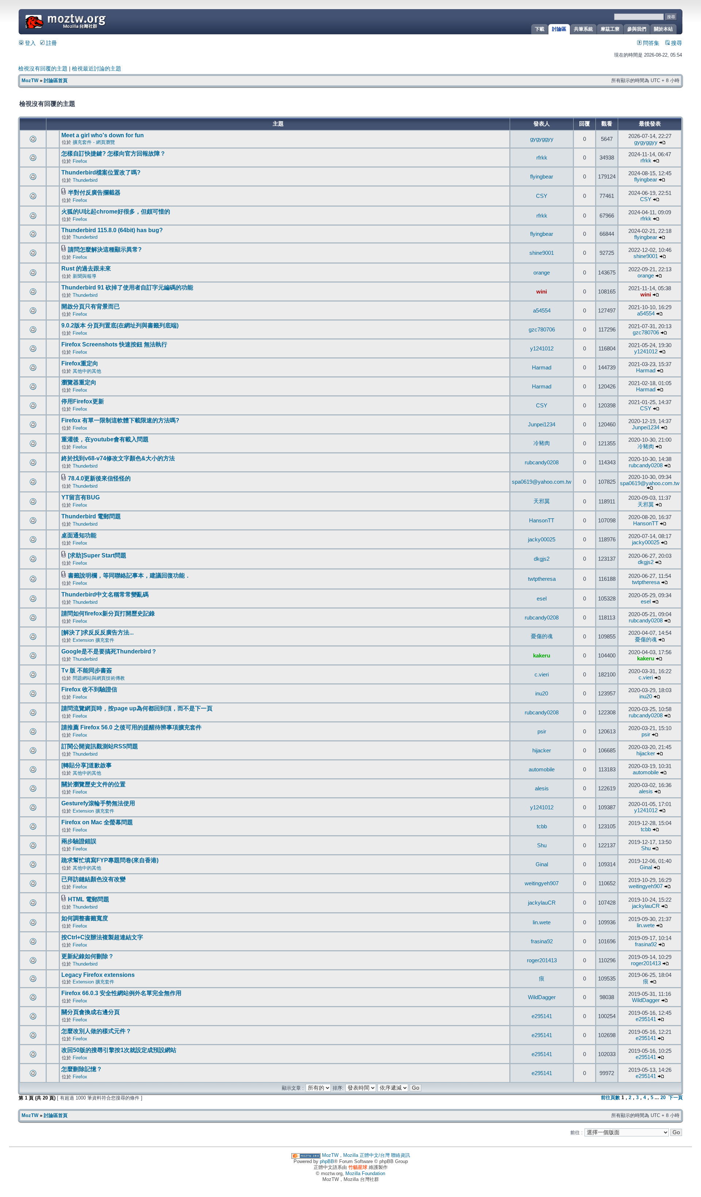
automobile (542, 769)
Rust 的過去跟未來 (86, 268)
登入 (29, 43)
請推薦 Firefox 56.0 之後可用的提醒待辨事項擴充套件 (131, 727)
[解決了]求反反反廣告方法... (97, 632)
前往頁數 (610, 1097)
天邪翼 (541, 501)
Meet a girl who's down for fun (102, 135)
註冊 (51, 43)
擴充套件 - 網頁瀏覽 (94, 142)
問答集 (650, 43)
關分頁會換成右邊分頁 (90, 1012)
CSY (541, 196)
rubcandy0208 (542, 462)
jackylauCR (542, 903)
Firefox (80, 161)
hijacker (541, 750)
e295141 (542, 1016)
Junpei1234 (541, 424)
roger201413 (542, 960)
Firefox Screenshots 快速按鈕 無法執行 (114, 344)
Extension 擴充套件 (93, 640)
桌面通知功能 (78, 535)
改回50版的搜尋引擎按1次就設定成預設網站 (118, 1050)
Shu (542, 845)
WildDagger (542, 997)
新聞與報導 (84, 276)
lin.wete (542, 922)
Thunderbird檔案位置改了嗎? (101, 172)
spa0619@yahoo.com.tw (541, 482)
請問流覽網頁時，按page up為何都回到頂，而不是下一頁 (136, 708)
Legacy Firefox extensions (98, 975)
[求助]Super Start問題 (97, 555)
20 (663, 1097)
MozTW (83, 21)
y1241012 (541, 349)
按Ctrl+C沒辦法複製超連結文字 (102, 937)
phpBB (327, 1161)
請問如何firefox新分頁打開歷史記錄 (108, 613)
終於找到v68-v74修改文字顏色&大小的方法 (118, 458)
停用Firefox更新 (82, 401)
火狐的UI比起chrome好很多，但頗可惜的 (115, 211)
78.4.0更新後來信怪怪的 (99, 478)
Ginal (542, 864)
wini (541, 292)
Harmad (541, 368)
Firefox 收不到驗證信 (89, 689)
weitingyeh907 (542, 883)
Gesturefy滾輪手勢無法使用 (98, 803)
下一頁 (676, 1097)
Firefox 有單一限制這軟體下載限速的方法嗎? (120, 420)
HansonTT (541, 520)
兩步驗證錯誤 (78, 841)
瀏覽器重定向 (78, 382)
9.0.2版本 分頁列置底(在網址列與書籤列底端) (120, 325)
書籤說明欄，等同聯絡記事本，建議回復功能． (129, 575)
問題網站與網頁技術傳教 (99, 678)
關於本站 (663, 29)
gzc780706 (542, 330)
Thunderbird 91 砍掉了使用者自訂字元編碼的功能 (127, 287)
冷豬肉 (541, 443)
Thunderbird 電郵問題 (91, 516)
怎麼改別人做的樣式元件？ (96, 1031)
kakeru (541, 656)
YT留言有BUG (80, 497)
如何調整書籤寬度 (84, 918)
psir (541, 731)
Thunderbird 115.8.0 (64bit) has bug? (112, 230)
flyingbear (541, 177)
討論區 (559, 29)
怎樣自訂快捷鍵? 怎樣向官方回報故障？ (113, 153)
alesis (542, 788)
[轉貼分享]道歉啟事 (86, 765)
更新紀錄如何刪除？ (87, 956)
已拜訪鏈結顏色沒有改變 (93, 879)
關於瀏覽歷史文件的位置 (93, 784)
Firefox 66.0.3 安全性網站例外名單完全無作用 (121, 993)
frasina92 (542, 941)
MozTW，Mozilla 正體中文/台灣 (356, 1155)
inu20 (541, 694)
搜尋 (676, 43)
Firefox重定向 (79, 363)
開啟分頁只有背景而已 (90, 306)
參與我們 (636, 29)
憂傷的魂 (542, 636)
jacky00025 (541, 539)
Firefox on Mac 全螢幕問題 (97, 822)
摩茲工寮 (610, 29)
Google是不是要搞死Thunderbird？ (109, 651)
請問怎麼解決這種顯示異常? (105, 249)
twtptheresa (542, 579)
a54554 (542, 311)
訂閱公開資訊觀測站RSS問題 (99, 746)
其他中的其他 (87, 371)
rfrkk (541, 158)
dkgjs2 (541, 559)
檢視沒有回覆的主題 (43, 69)
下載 (539, 29)
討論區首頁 (56, 80)
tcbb (542, 826)
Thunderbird (85, 180)
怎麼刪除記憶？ (81, 1069)
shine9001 (541, 253)
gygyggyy (541, 139)
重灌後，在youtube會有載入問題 (105, 439)
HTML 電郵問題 (88, 899)
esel (542, 599)
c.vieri (542, 675)
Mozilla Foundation (365, 1173)
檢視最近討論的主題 (96, 69)
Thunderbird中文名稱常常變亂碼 (105, 594)
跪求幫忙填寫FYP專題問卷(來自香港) (109, 860)
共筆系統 (583, 29)
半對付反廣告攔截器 (94, 192)
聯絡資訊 (400, 1155)
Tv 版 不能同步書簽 (86, 670)
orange (541, 273)
